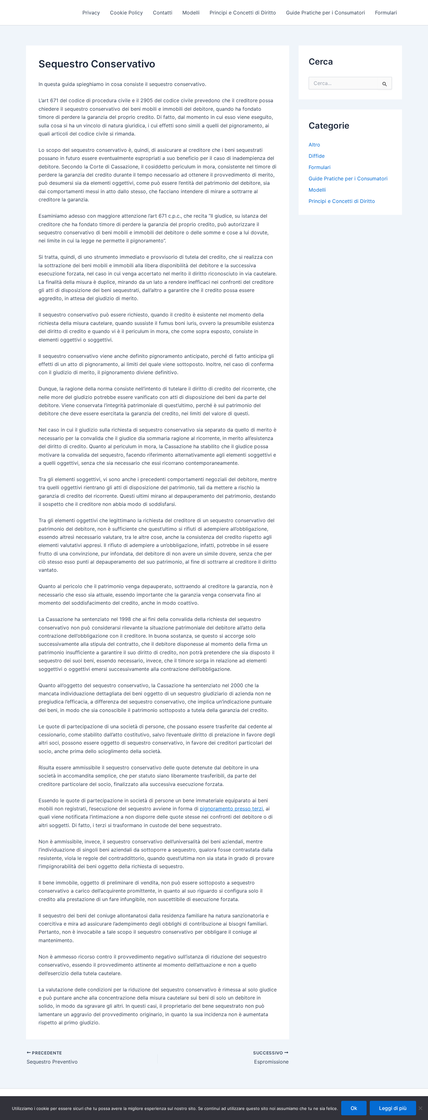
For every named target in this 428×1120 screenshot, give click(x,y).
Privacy (91, 12)
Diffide (317, 156)
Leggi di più (393, 1108)
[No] (420, 1108)
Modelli (191, 12)
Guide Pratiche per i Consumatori (325, 12)
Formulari (386, 12)
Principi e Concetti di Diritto (243, 12)
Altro (314, 144)
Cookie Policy (126, 12)
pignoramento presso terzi (231, 808)
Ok (354, 1108)
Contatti (162, 12)
